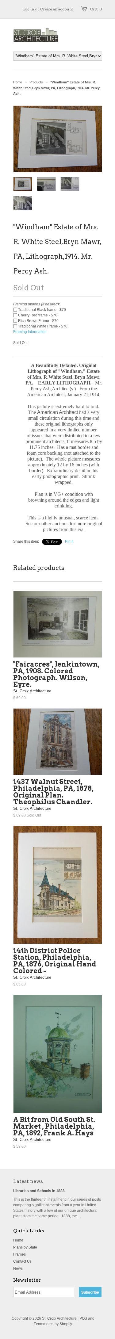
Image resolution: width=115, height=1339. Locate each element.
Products (36, 82)
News (18, 1268)
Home (18, 1240)
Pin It (69, 541)
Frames (19, 1254)
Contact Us (22, 1261)
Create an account (56, 9)
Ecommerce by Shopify (53, 1324)
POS (83, 1318)
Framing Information (30, 332)
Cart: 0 (96, 9)
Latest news (28, 1181)
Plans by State (25, 1247)
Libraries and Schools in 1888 (39, 1191)
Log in (28, 9)
